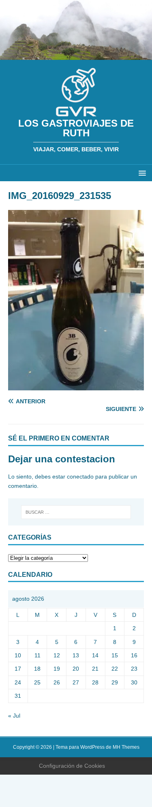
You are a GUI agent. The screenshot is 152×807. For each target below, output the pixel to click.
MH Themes (126, 747)
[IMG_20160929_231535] (76, 386)
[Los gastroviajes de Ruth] (76, 55)
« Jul (14, 715)
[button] (141, 172)
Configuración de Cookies (72, 766)
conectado (80, 476)
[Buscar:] (76, 512)
